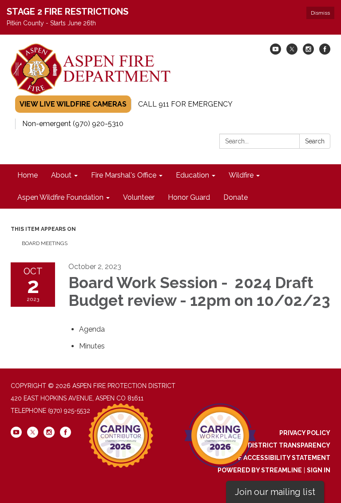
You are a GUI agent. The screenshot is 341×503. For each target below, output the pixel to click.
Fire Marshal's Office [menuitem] (123, 175)
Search (315, 141)
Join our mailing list (275, 492)
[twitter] (291, 52)
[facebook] (324, 52)
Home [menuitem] (27, 175)
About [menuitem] (61, 175)
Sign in (318, 470)
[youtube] (275, 52)
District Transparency (289, 445)
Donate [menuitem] (235, 197)
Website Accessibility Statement (271, 457)
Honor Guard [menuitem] (189, 197)
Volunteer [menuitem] (139, 197)
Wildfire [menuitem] (241, 175)
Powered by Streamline (260, 470)
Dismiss (320, 13)
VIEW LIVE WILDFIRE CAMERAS (73, 104)
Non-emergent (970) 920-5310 (72, 123)
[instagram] (308, 52)
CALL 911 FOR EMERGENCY (185, 104)
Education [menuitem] (192, 175)
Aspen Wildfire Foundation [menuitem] (60, 197)
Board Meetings (44, 243)
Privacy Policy (304, 432)
